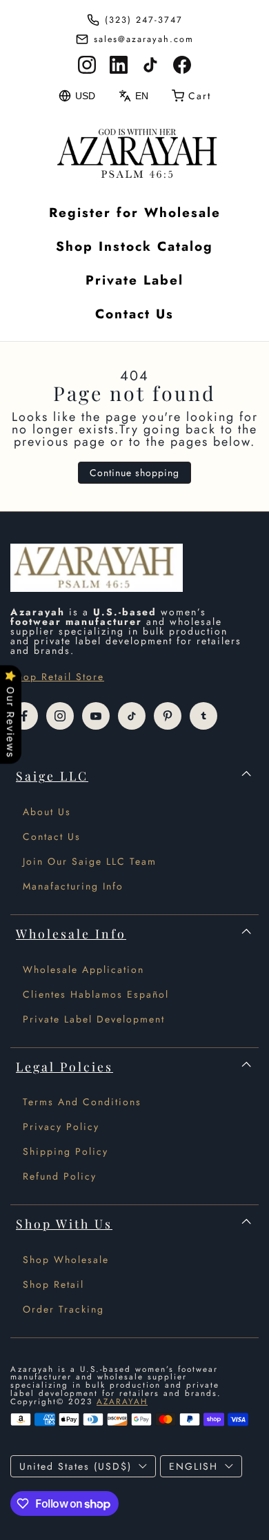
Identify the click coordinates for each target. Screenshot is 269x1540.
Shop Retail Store (57, 677)
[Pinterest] (167, 716)
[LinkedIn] (119, 65)
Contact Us (134, 314)
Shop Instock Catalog (134, 246)
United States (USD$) (75, 1466)
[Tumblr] (203, 716)
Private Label (134, 280)
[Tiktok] (132, 716)
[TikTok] (150, 65)
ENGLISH (193, 1466)
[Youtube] (96, 716)
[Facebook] (182, 65)
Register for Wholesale (135, 212)
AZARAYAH (122, 1401)
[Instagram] (87, 65)
